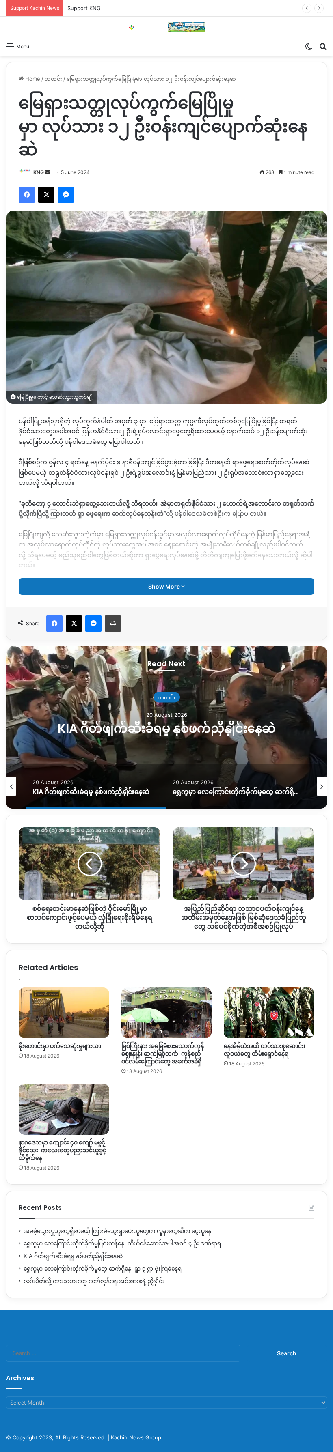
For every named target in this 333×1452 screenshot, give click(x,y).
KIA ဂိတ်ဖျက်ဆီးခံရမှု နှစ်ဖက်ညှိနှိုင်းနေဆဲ (167, 728)
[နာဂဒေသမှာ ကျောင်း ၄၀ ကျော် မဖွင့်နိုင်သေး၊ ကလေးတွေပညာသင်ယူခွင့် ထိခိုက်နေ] (64, 1109)
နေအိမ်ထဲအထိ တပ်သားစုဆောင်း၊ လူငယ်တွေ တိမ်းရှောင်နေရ (264, 1050)
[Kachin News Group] (166, 27)
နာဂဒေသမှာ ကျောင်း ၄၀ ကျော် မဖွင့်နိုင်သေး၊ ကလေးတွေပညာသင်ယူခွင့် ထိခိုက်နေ (62, 1150)
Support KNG (84, 8)
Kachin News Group (136, 1437)
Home (32, 78)
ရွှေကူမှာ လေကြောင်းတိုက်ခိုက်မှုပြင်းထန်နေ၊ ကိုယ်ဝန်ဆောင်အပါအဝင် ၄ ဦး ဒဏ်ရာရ (122, 1243)
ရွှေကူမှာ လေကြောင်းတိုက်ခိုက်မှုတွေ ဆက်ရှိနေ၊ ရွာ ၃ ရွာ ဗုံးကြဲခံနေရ (103, 1268)
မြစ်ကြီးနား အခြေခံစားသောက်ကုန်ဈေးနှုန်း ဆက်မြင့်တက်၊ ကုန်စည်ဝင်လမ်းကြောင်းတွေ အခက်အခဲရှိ (162, 1053)
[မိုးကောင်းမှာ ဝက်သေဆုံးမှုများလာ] (64, 1013)
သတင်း (53, 78)
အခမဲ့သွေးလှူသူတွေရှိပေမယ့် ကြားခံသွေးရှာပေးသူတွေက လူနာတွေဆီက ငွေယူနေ (117, 1231)
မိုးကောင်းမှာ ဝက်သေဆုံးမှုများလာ (60, 1046)
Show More (164, 586)
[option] (166, 727)
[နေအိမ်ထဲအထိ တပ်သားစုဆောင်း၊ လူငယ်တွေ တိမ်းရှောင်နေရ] (269, 1013)
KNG (38, 172)
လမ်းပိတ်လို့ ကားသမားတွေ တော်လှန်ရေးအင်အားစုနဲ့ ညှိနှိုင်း (94, 1281)
